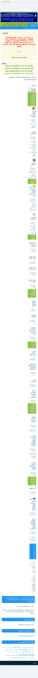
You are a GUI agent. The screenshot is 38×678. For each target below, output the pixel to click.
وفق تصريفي (15, 657)
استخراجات (9, 647)
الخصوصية (24, 667)
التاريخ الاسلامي (33, 163)
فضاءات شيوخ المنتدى (32, 237)
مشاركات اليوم (32, 28)
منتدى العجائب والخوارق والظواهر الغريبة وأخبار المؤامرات (33, 523)
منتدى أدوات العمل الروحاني (32, 345)
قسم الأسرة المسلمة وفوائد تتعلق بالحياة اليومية (32, 504)
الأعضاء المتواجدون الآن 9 (32, 564)
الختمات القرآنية (33, 316)
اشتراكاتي (32, 91)
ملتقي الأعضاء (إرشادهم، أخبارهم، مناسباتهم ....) (32, 408)
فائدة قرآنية (27, 654)
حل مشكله (33, 431)
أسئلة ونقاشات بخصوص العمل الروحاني (33, 394)
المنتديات (33, 25)
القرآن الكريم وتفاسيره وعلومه (33, 114)
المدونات (24, 25)
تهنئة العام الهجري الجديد (33, 456)
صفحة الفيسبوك (9, 667)
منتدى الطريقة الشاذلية (32, 181)
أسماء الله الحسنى (24, 647)
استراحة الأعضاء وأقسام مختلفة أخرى (32, 481)
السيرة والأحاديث (33, 132)
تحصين (16, 649)
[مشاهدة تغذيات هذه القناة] (35, 81)
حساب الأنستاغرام (25, 671)
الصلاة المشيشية (31, 649)
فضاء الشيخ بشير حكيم (32, 257)
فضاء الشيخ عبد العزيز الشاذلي (32, 244)
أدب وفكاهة (32, 488)
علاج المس (20, 651)
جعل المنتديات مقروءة (32, 539)
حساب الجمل (11, 649)
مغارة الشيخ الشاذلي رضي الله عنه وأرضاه (32, 207)
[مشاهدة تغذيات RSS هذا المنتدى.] (30, 118)
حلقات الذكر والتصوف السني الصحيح (32, 293)
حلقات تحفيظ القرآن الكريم (34, 303)
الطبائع (25, 649)
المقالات (16, 25)
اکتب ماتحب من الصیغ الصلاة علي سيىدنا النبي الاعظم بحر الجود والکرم (32, 149)
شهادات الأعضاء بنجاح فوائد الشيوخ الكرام (32, 466)
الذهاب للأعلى (33, 676)
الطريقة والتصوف (33, 218)
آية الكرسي (31, 647)
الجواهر (5, 647)
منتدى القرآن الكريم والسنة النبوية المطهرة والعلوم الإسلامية (32, 99)
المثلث (20, 649)
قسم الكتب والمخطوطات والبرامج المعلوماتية (32, 366)
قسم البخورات (33, 380)
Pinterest (16, 671)
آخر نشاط (32, 88)
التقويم (25, 28)
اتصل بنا (30, 667)
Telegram (9, 671)
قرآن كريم (28, 657)
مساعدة (35, 667)
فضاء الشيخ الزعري (32, 280)
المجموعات (8, 25)
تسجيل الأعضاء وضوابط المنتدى (33, 419)
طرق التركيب (27, 651)
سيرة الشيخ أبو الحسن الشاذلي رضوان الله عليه (32, 191)
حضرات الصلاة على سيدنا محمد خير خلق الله (32, 331)
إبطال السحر (16, 647)
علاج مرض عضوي (13, 651)
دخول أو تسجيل (6, 1)
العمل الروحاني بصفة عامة (32, 353)
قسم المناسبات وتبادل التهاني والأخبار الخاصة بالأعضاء (33, 440)
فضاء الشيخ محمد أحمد (32, 268)
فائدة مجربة (15, 655)
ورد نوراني (22, 657)
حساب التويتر (33, 671)
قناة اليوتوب (17, 667)
